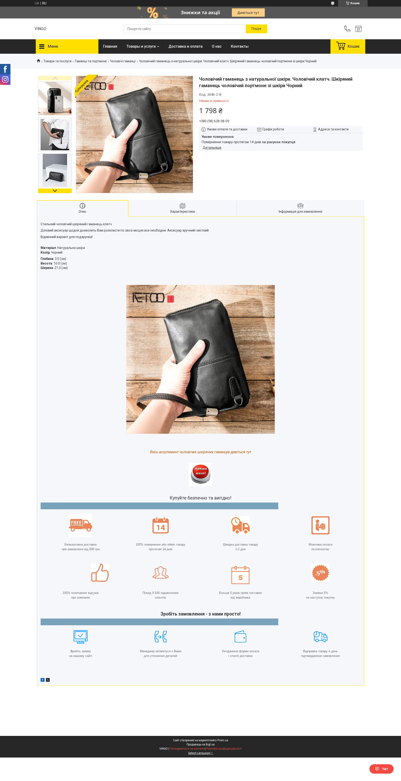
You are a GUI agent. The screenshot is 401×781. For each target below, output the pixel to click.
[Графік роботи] (358, 28)
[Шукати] (256, 28)
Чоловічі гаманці (123, 61)
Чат (385, 769)
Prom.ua (222, 740)
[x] (48, 680)
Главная (110, 46)
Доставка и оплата (185, 46)
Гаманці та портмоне (91, 61)
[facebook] (43, 680)
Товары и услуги (141, 46)
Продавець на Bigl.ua (201, 744)
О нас (217, 46)
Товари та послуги (57, 61)
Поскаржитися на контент (187, 748)
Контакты (240, 46)
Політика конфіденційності (224, 748)
